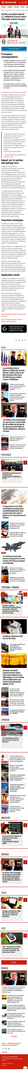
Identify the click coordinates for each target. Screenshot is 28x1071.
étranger (4, 441)
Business (4, 416)
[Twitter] (6, 1048)
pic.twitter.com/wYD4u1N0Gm (12, 151)
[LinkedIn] (9, 1048)
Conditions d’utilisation (14, 1043)
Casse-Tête (4, 633)
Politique (16, 7)
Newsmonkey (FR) (18, 1058)
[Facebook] (3, 1048)
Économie (10, 7)
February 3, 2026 (8, 157)
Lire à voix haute (14, 48)
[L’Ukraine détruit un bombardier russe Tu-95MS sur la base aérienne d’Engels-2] (5, 805)
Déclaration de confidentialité (10, 1045)
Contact (4, 1043)
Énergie (3, 37)
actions (3, 833)
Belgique (4, 7)
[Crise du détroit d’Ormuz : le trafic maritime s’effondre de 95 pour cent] (4, 1029)
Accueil (2, 10)
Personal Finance (5, 602)
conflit (3, 652)
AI (2, 574)
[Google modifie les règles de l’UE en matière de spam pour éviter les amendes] (5, 531)
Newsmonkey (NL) (7, 1058)
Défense (3, 390)
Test (3, 943)
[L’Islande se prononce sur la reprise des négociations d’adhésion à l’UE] (5, 435)
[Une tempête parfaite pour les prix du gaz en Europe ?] (12, 725)
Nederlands (4, 1052)
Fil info (22, 7)
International (5, 762)
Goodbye (4, 1060)
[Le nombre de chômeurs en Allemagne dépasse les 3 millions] (5, 708)
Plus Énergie (18, 1036)
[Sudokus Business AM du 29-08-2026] (14, 620)
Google (3, 537)
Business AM (14, 41)
